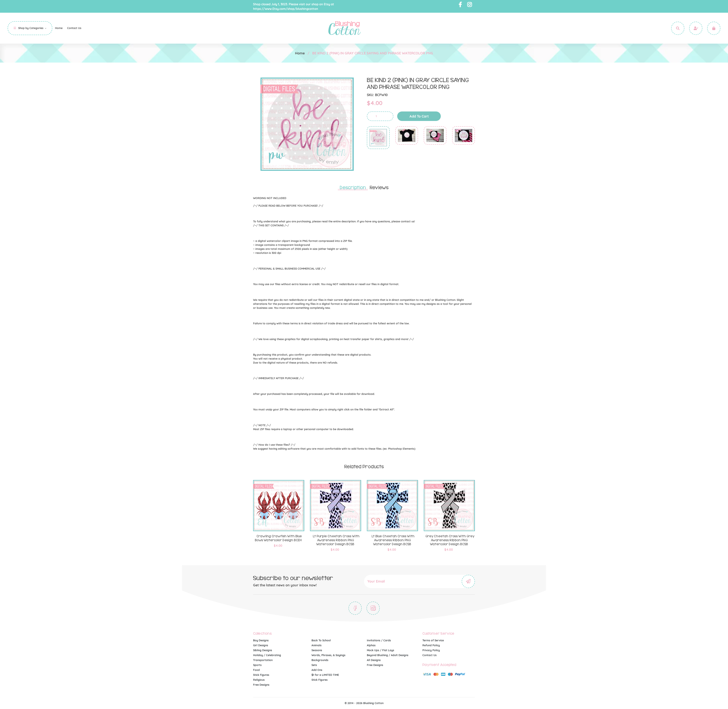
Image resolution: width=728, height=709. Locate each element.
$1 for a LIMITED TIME (325, 675)
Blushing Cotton (373, 703)
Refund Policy (431, 645)
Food (256, 670)
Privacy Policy (431, 650)
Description (353, 187)
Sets (314, 665)
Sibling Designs (262, 650)
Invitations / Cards (379, 640)
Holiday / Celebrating (267, 655)
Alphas (371, 645)
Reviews (379, 187)
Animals (316, 645)
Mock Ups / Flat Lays (380, 650)
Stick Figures (261, 675)
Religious (259, 680)
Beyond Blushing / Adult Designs (387, 655)
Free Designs (261, 684)
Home (300, 53)
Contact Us (429, 655)
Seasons (316, 650)
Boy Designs (261, 640)
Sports (257, 665)
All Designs (374, 660)
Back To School (321, 640)
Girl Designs (260, 645)
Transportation (263, 660)
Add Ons (316, 670)
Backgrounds (319, 660)
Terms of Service (433, 640)
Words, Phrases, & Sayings (328, 655)
